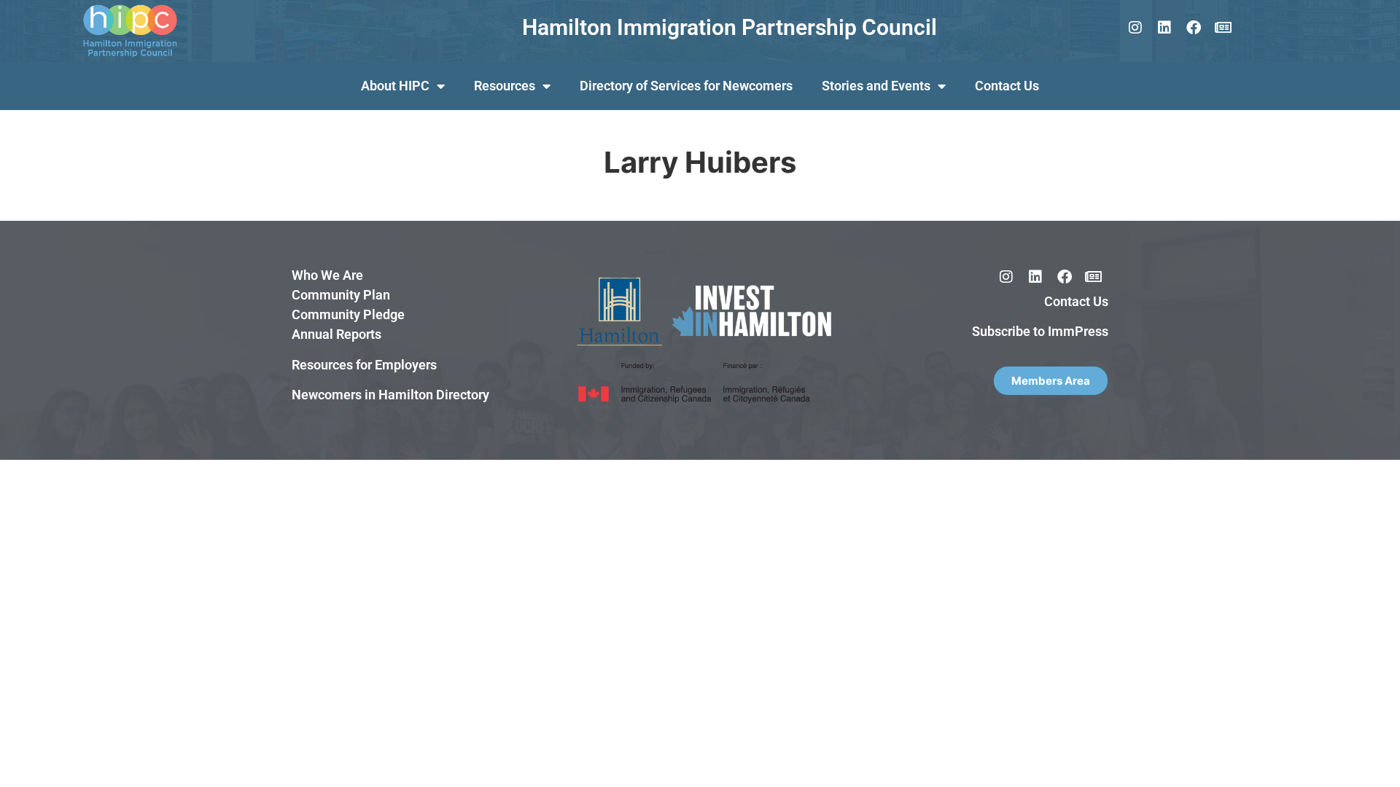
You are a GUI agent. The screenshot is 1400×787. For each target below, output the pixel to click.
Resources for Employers (364, 364)
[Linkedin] (1164, 27)
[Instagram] (1135, 27)
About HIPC (395, 85)
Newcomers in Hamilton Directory (390, 394)
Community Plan (341, 294)
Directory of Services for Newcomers (686, 85)
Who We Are (327, 275)
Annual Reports (336, 334)
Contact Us (1007, 85)
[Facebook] (1193, 27)
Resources (504, 85)
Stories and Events (876, 85)
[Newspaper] (1222, 27)
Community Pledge (348, 314)
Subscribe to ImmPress (1040, 331)
